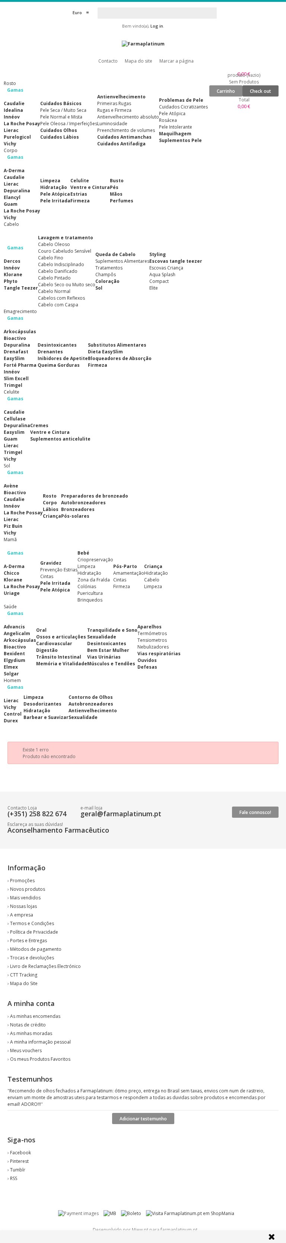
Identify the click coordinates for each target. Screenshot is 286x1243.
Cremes (39, 425)
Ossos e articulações (61, 637)
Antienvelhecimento (121, 97)
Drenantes (50, 351)
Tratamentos (109, 268)
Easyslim (14, 432)
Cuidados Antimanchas (124, 137)
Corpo (50, 502)
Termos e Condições (32, 923)
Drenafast (16, 351)
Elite (153, 288)
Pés (114, 187)
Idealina (13, 110)
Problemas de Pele (181, 100)
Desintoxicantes (57, 345)
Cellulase (15, 419)
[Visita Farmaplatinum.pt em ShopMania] (190, 1213)
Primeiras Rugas (114, 103)
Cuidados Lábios (59, 137)
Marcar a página (176, 61)
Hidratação (53, 187)
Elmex (11, 667)
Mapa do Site (24, 983)
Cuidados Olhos (58, 130)
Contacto (108, 61)
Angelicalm (17, 633)
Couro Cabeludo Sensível (64, 251)
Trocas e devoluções (32, 958)
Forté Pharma (20, 365)
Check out (260, 91)
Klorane (13, 274)
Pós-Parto (125, 566)
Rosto (50, 496)
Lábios (50, 509)
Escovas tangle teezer (175, 261)
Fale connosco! (255, 812)
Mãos (116, 194)
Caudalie (14, 103)
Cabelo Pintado (54, 278)
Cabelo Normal (54, 291)
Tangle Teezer (21, 288)
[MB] (110, 1213)
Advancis (14, 627)
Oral (41, 630)
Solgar (11, 674)
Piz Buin (13, 526)
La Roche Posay (22, 123)
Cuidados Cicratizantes (183, 107)
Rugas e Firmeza (114, 110)
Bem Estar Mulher (108, 650)
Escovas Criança (166, 268)
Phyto (11, 281)
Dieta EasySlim (105, 351)
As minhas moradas (31, 1033)
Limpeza (50, 180)
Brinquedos (89, 600)
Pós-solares (75, 516)
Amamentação (128, 573)
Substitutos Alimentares (117, 345)
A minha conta (31, 1003)
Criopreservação (95, 559)
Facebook (20, 1152)
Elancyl (12, 197)
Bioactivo (15, 338)
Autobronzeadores (83, 502)
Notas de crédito (28, 1025)
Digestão (47, 650)
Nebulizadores (153, 647)
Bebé (83, 553)
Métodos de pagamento (35, 949)
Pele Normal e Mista (61, 117)
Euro (77, 12)
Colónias (86, 586)
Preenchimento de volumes (126, 130)
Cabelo (151, 580)
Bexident (14, 653)
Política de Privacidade (34, 932)
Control (13, 714)
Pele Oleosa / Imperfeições (68, 123)
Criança (52, 516)
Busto (117, 180)
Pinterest (19, 1161)
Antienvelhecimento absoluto (128, 117)
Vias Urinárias (104, 657)
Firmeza (80, 201)
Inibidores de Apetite (63, 358)
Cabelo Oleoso (54, 244)
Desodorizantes (42, 704)
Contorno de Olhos (91, 697)
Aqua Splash (162, 274)
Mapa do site (138, 61)
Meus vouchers (26, 1050)
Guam (11, 204)
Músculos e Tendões (111, 663)
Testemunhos (30, 1079)
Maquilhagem (175, 133)
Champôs (105, 274)
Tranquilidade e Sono (112, 630)
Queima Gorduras (59, 365)
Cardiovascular (54, 643)
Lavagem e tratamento (65, 237)
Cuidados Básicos (61, 103)
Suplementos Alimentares (122, 261)
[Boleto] (131, 1213)
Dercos (12, 261)
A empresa (21, 915)
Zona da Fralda (93, 580)
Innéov (12, 117)
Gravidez (50, 563)
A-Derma (14, 170)
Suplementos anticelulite (60, 439)
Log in (156, 26)
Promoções (22, 880)
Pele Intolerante (175, 127)
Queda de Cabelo (115, 254)
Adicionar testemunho (143, 1119)
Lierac (11, 130)
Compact (159, 281)
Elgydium (14, 660)
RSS (13, 1178)
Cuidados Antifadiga (121, 144)
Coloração (107, 281)
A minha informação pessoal (40, 1042)
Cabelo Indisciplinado (61, 264)
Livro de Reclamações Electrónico (45, 966)
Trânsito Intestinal (58, 657)
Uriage (12, 593)
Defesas (147, 667)
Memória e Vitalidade (61, 663)
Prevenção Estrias (58, 570)
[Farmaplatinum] (143, 44)
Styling (157, 254)
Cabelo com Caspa (58, 305)
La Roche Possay (23, 512)
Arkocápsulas (20, 331)
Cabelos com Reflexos (61, 298)
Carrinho (226, 91)
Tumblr (17, 1170)
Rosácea (168, 120)
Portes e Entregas (28, 940)
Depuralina (17, 190)
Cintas (46, 576)
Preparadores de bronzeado (94, 496)
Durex (11, 720)
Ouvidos (147, 660)
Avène (11, 486)
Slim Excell (16, 378)
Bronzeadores (78, 509)
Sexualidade (101, 637)
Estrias (78, 194)
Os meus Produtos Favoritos (40, 1059)
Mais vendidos (25, 898)
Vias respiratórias (159, 653)
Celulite (79, 180)
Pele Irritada (55, 201)
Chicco (11, 573)
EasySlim (14, 358)
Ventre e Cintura (90, 187)
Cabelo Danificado (57, 271)
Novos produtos (27, 889)
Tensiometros (152, 640)
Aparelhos (149, 627)
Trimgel (13, 385)
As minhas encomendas (35, 1016)
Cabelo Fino (50, 258)
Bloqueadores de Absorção (120, 358)
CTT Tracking (23, 975)
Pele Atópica (172, 113)
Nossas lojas (23, 906)
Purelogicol (17, 137)
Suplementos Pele (180, 140)
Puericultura (90, 593)
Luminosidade (112, 123)
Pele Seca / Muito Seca (63, 110)
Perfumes (121, 201)
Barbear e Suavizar (46, 717)
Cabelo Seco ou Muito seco (66, 284)
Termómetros (152, 633)
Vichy (10, 144)
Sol (98, 288)
